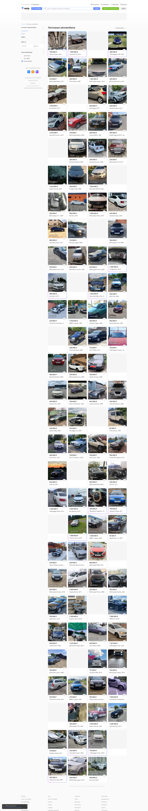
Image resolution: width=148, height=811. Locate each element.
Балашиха (78, 807)
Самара (50, 807)
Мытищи (104, 805)
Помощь (32, 83)
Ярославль (104, 796)
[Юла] (25, 8)
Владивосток (105, 799)
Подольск (104, 802)
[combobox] (68, 8)
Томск (76, 799)
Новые (23, 33)
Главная (23, 24)
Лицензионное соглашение (33, 77)
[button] (64, 50)
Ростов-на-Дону (52, 799)
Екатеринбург (25, 802)
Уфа (49, 796)
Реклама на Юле (33, 80)
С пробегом (24, 31)
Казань (50, 802)
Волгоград (78, 805)
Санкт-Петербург (26, 799)
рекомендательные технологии (33, 88)
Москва (23, 796)
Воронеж (77, 802)
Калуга (103, 807)
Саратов (77, 796)
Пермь (50, 805)
